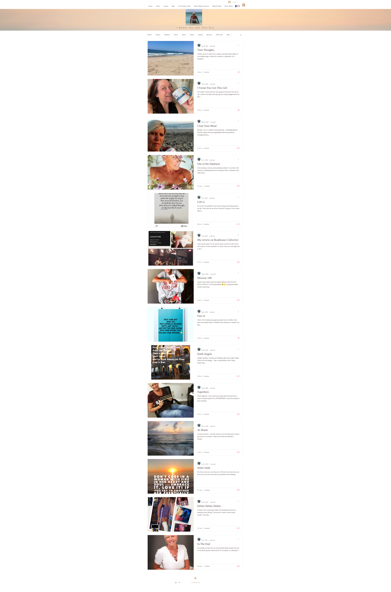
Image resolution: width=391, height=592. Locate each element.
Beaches (209, 35)
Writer (192, 35)
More (228, 35)
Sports (184, 35)
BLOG (150, 35)
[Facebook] (236, 6)
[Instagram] (239, 6)
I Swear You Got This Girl (195, 27)
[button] (243, 4)
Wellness (167, 35)
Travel (176, 35)
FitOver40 (219, 35)
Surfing (200, 35)
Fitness (158, 35)
